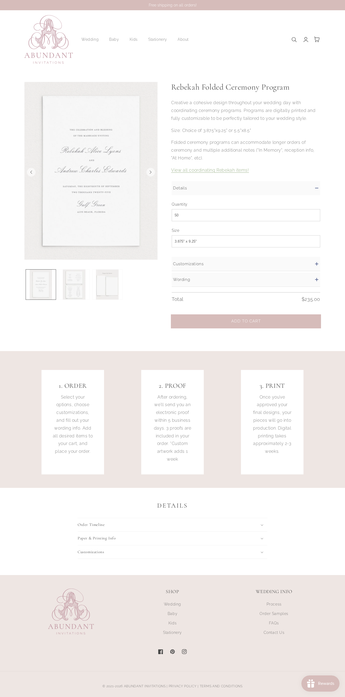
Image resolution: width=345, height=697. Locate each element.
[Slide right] (150, 172)
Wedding (172, 604)
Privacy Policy (183, 686)
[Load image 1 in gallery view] (41, 284)
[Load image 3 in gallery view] (107, 284)
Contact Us (274, 632)
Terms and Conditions (221, 686)
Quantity (180, 204)
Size (175, 230)
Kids (172, 623)
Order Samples (274, 613)
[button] (92, 39)
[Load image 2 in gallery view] (74, 284)
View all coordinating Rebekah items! (210, 170)
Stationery (172, 632)
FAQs (274, 623)
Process (274, 604)
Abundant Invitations (145, 686)
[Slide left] (31, 172)
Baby (172, 613)
